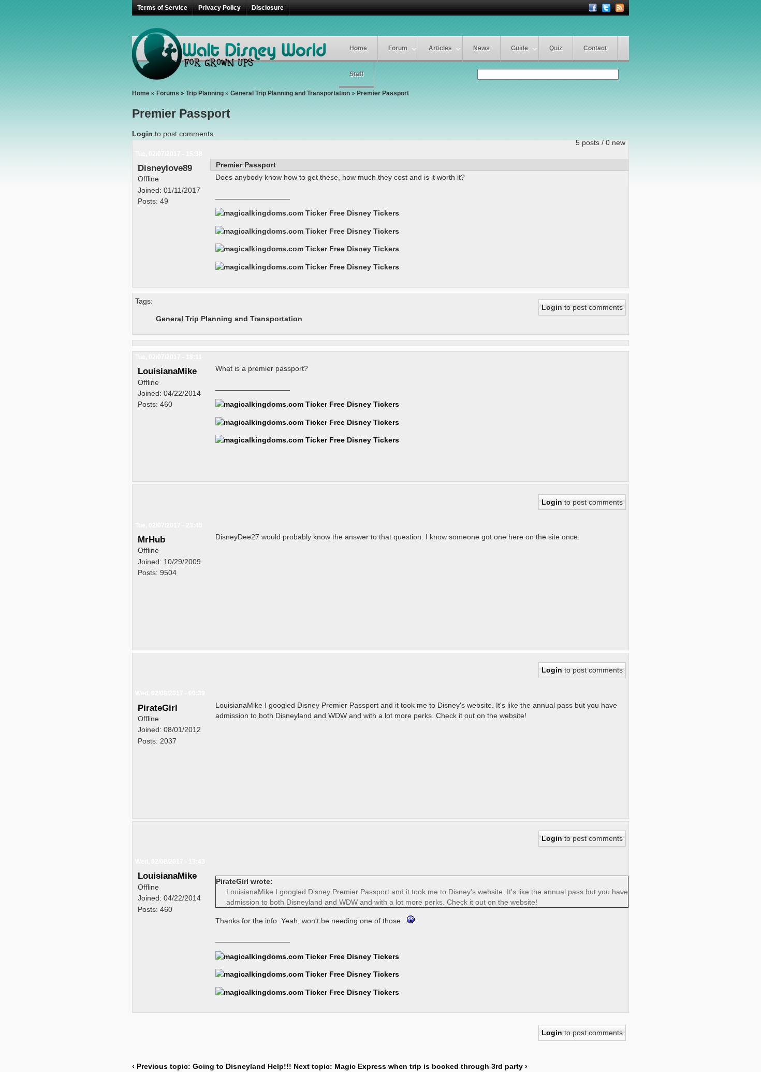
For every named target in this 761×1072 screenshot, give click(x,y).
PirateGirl (158, 708)
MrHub (151, 539)
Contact (595, 48)
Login (142, 134)
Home (358, 48)
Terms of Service (162, 8)
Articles (440, 48)
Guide (519, 48)
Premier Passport (383, 93)
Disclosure (268, 8)
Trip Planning (205, 93)
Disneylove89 (165, 168)
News (481, 48)
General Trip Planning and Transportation (290, 93)
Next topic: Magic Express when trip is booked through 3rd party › (411, 1066)
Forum (397, 48)
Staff (356, 74)
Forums (167, 93)
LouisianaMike (167, 371)
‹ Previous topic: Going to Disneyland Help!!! (211, 1066)
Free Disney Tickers (364, 213)
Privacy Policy (219, 8)
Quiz (555, 48)
